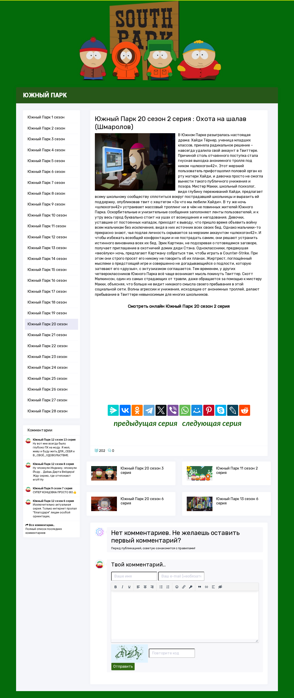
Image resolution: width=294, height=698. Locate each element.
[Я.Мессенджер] (113, 410)
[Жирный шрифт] (115, 586)
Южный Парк (45, 95)
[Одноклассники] (137, 410)
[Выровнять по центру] (145, 586)
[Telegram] (149, 410)
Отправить (123, 666)
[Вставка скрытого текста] (220, 586)
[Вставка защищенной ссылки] (190, 586)
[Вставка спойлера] (213, 586)
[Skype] (220, 410)
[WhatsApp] (184, 410)
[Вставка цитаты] (199, 586)
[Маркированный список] (161, 586)
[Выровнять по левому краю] (138, 586)
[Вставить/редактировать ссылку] (183, 586)
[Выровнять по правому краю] (152, 586)
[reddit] (244, 410)
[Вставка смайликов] (176, 586)
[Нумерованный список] (167, 586)
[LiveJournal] (232, 410)
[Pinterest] (208, 410)
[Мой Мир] (196, 410)
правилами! (186, 548)
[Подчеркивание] (129, 586)
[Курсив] (122, 586)
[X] (161, 410)
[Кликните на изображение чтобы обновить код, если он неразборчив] (129, 653)
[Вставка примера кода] (206, 586)
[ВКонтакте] (125, 410)
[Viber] (172, 410)
